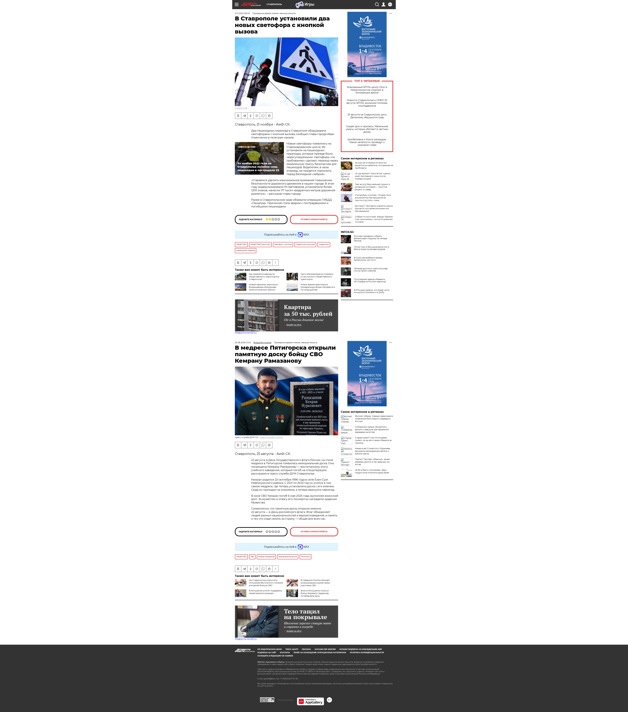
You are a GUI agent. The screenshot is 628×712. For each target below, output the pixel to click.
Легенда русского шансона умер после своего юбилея (371, 269)
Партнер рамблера (285, 700)
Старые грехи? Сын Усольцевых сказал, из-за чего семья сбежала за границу (373, 440)
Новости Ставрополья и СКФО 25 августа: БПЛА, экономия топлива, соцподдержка (367, 103)
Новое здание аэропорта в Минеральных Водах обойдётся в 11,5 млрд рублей (318, 287)
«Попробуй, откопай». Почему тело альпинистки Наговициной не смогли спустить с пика (373, 198)
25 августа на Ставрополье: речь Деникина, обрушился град (367, 116)
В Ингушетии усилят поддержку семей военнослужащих (265, 591)
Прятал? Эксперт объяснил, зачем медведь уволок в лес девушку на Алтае (372, 462)
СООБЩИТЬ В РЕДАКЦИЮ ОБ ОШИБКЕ (275, 656)
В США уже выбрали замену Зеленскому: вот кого (368, 259)
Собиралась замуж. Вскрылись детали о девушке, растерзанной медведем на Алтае (372, 429)
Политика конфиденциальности (367, 653)
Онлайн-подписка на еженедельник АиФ (360, 649)
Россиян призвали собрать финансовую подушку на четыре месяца (370, 238)
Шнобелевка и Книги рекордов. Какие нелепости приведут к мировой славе (367, 142)
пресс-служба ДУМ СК (271, 437)
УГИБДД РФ (241, 108)
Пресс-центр (292, 649)
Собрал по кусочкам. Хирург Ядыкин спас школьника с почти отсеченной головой (374, 219)
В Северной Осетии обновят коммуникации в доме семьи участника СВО (315, 583)
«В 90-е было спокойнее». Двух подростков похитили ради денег (372, 471)
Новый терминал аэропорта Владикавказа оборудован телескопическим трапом (263, 287)
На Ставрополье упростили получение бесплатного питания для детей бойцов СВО (266, 583)
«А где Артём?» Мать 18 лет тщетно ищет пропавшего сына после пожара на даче (372, 176)
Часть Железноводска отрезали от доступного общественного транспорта (317, 276)
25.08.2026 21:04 (243, 342)
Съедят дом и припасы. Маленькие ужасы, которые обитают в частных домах (367, 129)
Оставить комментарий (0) (314, 219)
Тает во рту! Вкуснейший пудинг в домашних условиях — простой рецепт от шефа (372, 187)
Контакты (285, 653)
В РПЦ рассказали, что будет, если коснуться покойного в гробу (371, 291)
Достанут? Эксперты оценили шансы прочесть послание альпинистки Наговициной (374, 208)
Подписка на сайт (266, 653)
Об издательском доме (269, 649)
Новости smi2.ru (246, 332)
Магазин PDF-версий (325, 649)
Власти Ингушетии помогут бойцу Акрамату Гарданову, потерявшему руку (315, 593)
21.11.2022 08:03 (242, 13)
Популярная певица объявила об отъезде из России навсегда (370, 280)
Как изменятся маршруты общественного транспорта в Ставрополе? (264, 276)
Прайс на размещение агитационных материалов (320, 653)
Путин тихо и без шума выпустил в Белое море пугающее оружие (371, 248)
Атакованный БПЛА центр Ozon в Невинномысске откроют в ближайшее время (367, 90)
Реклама (306, 649)
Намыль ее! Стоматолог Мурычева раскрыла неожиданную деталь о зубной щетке (372, 451)
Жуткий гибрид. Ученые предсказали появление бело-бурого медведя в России (374, 419)
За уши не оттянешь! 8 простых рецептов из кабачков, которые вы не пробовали (374, 165)
